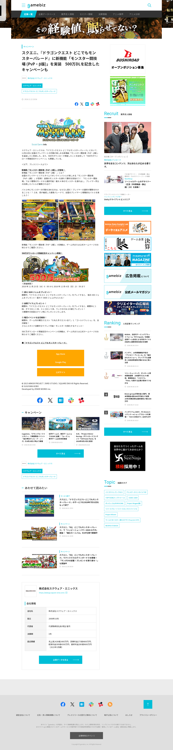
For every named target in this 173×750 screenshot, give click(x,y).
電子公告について (111, 715)
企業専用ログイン (86, 735)
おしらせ (128, 715)
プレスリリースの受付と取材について (82, 715)
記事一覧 (28, 14)
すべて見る (60, 453)
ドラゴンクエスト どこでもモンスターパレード (39, 91)
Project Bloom (110, 514)
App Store (60, 353)
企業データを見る (60, 659)
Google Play (60, 362)
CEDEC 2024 (133, 498)
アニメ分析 (134, 14)
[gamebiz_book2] (127, 91)
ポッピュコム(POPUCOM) (114, 503)
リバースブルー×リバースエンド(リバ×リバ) (121, 509)
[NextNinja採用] (127, 456)
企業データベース (46, 14)
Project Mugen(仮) (134, 503)
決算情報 (102, 14)
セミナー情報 (86, 14)
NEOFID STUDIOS (111, 525)
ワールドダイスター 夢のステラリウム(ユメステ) (122, 520)
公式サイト (60, 372)
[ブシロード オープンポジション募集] (127, 59)
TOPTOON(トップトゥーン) (115, 498)
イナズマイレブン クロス (114, 492)
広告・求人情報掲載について (48, 715)
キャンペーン (28, 46)
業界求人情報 (67, 14)
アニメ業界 (118, 14)
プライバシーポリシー (148, 715)
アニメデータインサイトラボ (136, 492)
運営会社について (23, 715)
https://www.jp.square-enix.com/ (52, 592)
